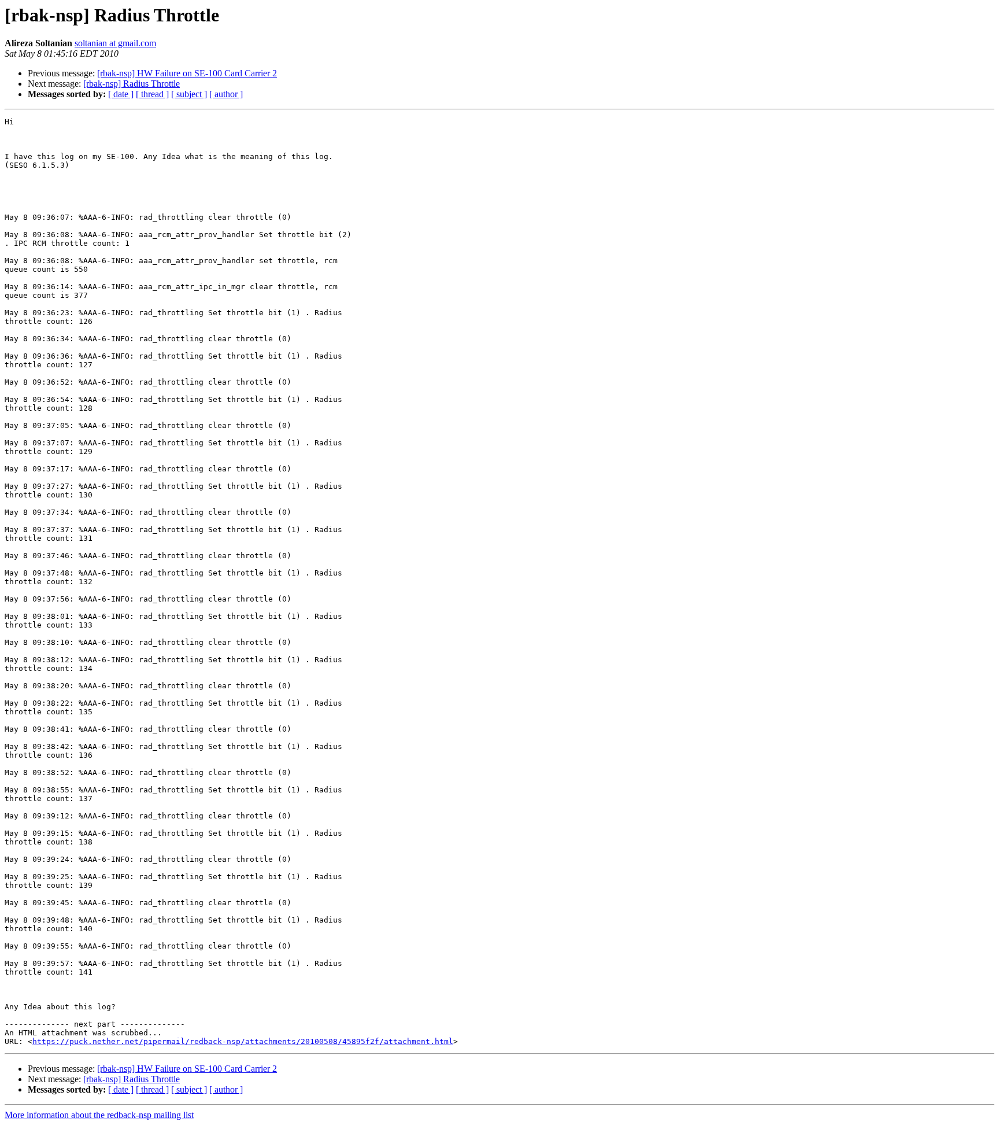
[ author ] (226, 94)
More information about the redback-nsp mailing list (99, 1115)
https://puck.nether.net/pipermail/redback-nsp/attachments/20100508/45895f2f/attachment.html (242, 1041)
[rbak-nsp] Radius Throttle (131, 83)
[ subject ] (189, 94)
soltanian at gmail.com (115, 43)
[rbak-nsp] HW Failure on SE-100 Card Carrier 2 (187, 73)
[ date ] (121, 94)
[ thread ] (152, 94)
